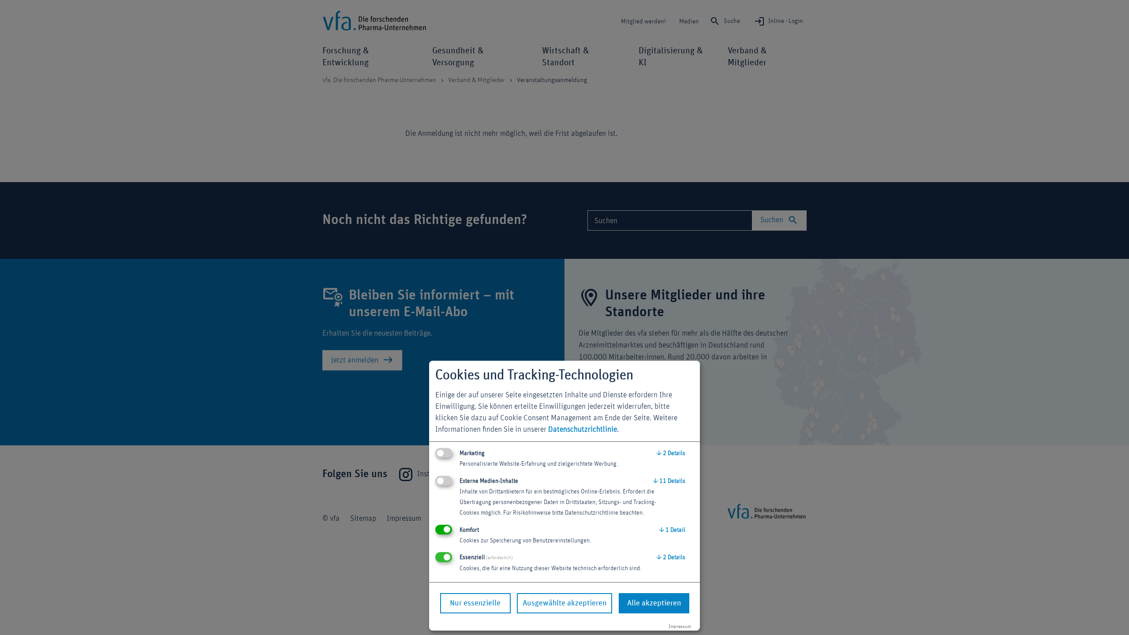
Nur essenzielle (475, 603)
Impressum (680, 626)
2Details (671, 453)
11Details (669, 481)
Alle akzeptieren (654, 603)
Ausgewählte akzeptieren (564, 603)
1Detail (672, 530)
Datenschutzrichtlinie (582, 429)
